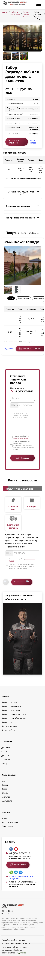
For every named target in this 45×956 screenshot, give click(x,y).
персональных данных (21, 438)
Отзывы (5, 793)
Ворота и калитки (9, 726)
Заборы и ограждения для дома (27, 14)
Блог (3, 781)
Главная (4, 12)
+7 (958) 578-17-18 (24, 391)
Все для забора (8, 730)
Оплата (4, 752)
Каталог (5, 696)
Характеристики (23, 298)
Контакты (5, 797)
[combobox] (14, 405)
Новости (5, 785)
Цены (11, 298)
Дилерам (5, 756)
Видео (4, 789)
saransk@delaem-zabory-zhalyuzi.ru (21, 877)
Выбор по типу (8, 722)
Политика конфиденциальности (15, 944)
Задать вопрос (33, 142)
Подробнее (21, 953)
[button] (4, 232)
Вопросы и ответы (9, 822)
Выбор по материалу (10, 710)
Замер (4, 764)
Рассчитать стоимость (14, 142)
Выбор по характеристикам (13, 714)
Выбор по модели (9, 702)
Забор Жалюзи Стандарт (21, 242)
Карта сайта (6, 801)
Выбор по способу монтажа (13, 718)
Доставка (5, 748)
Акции (4, 818)
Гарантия (5, 760)
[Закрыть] (39, 950)
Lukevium (22, 940)
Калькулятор (7, 826)
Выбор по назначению (15, 13)
